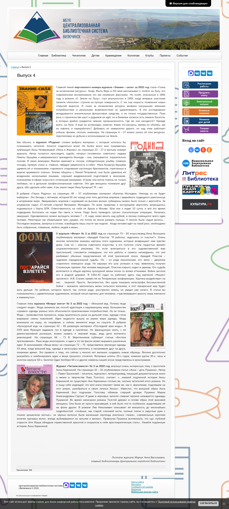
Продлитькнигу (204, 94)
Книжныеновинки (204, 112)
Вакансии (136, 489)
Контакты (136, 484)
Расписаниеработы (204, 85)
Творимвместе (204, 129)
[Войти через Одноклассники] (209, 150)
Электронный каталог (204, 103)
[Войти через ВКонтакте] (197, 150)
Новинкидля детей (204, 120)
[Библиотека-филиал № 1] (203, 75)
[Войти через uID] (191, 150)
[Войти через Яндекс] (203, 150)
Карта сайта (137, 482)
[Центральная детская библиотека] (210, 75)
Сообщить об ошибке (142, 487)
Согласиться (208, 503)
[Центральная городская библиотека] (197, 75)
